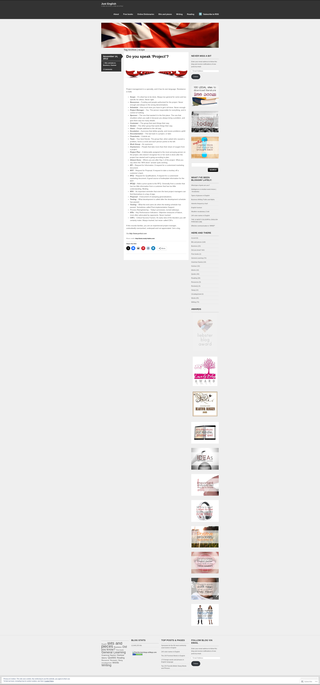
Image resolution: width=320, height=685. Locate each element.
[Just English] (160, 47)
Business (106, 65)
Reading (190, 14)
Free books (128, 14)
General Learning (197, 258)
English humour (196, 207)
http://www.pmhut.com (138, 233)
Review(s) (194, 286)
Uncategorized (196, 294)
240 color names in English (200, 215)
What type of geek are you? (200, 185)
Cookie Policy (49, 681)
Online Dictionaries (145, 14)
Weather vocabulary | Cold (200, 211)
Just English (108, 3)
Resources (195, 282)
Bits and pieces (165, 14)
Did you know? (196, 250)
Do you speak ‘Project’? (147, 56)
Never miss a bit (201, 56)
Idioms (193, 270)
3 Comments (107, 69)
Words (193, 298)
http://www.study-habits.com (145, 238)
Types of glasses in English (200, 195)
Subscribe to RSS (211, 14)
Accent (193, 238)
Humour (113, 65)
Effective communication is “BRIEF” (203, 226)
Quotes (193, 274)
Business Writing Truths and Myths (203, 199)
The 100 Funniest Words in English (173, 656)
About (116, 14)
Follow (196, 77)
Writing (179, 14)
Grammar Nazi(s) (197, 262)
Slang (193, 290)
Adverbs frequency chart (199, 203)
